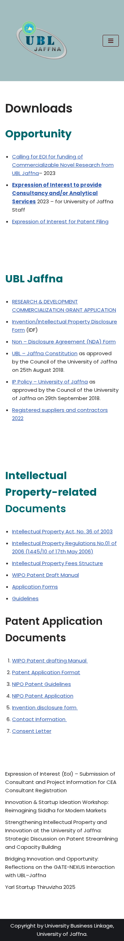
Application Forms (35, 586)
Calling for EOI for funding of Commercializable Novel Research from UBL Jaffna (63, 165)
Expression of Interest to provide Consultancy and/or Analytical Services (57, 193)
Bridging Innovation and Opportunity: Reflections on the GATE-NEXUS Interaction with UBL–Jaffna (60, 867)
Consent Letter (31, 731)
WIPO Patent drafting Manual (50, 660)
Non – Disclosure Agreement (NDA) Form (64, 341)
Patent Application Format (46, 672)
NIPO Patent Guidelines (41, 684)
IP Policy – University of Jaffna (50, 381)
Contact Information (39, 719)
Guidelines (25, 598)
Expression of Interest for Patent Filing (60, 221)
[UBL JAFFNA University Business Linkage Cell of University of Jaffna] (40, 40)
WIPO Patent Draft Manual (45, 575)
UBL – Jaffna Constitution (45, 353)
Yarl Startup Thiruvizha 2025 (40, 887)
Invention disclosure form (45, 707)
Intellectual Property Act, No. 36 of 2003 (62, 531)
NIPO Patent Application (42, 695)
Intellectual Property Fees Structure (57, 563)
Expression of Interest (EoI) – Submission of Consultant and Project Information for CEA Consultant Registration (60, 782)
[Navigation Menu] (111, 41)
